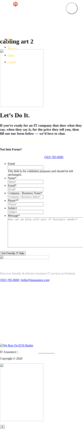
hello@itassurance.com (35, 280)
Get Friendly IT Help (13, 253)
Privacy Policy (27, 352)
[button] (72, 8)
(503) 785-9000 (53, 157)
